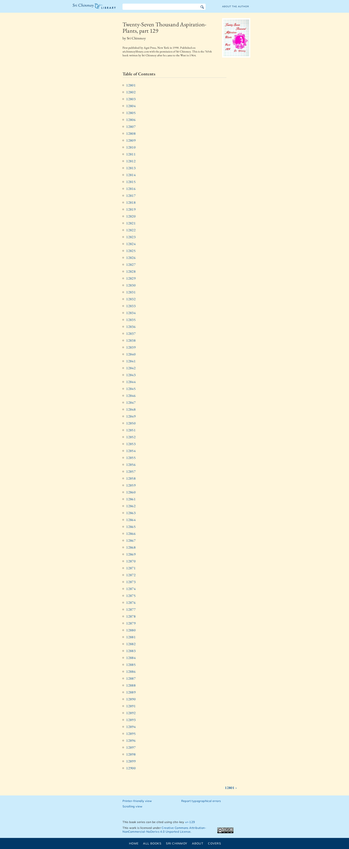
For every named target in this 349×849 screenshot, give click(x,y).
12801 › (231, 787)
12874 (131, 588)
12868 (131, 547)
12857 (131, 471)
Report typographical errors (201, 801)
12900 (131, 768)
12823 (131, 237)
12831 (131, 292)
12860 (131, 492)
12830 (131, 285)
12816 (131, 188)
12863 (131, 512)
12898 (131, 754)
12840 (131, 354)
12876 (131, 602)
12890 (131, 699)
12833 (131, 306)
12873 (131, 581)
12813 (131, 168)
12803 (131, 99)
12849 (131, 416)
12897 (131, 747)
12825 (131, 250)
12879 (131, 623)
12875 (131, 595)
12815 (131, 181)
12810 (131, 147)
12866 (131, 533)
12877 (131, 609)
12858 (131, 478)
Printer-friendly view (137, 801)
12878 (131, 616)
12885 (131, 664)
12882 (131, 644)
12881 (131, 637)
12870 (131, 561)
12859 (131, 485)
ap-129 (190, 822)
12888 (131, 685)
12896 (131, 740)
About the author (235, 6)
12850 (131, 423)
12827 (131, 264)
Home (134, 843)
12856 (131, 464)
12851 (131, 430)
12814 (131, 174)
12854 (131, 450)
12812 (131, 161)
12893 (131, 719)
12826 (131, 257)
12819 (131, 209)
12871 (131, 568)
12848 (131, 409)
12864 (131, 519)
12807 (131, 126)
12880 (131, 630)
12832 (131, 299)
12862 (131, 506)
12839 (131, 347)
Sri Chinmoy (176, 843)
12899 (131, 761)
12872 (131, 575)
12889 (131, 692)
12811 (131, 154)
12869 (131, 554)
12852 (131, 437)
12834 (131, 312)
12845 (131, 388)
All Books (152, 843)
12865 (131, 526)
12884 (131, 657)
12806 (131, 119)
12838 (131, 340)
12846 (131, 395)
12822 (131, 230)
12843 (131, 374)
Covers (214, 843)
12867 (131, 540)
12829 (131, 278)
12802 (131, 92)
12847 (131, 402)
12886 (131, 671)
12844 (131, 381)
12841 (131, 361)
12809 (131, 140)
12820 (131, 216)
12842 (131, 368)
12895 (131, 733)
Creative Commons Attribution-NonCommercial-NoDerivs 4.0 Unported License (164, 829)
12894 (131, 726)
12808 (131, 133)
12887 (131, 678)
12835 (131, 319)
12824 (131, 243)
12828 (131, 271)
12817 (131, 195)
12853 (131, 443)
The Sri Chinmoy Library (87, 8)
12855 (131, 457)
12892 (131, 712)
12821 (131, 223)
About (197, 843)
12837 (131, 333)
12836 (131, 326)
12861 (131, 499)
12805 (131, 112)
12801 (131, 85)
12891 (131, 706)
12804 (131, 105)
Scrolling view (133, 806)
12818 (131, 202)
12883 (131, 650)
